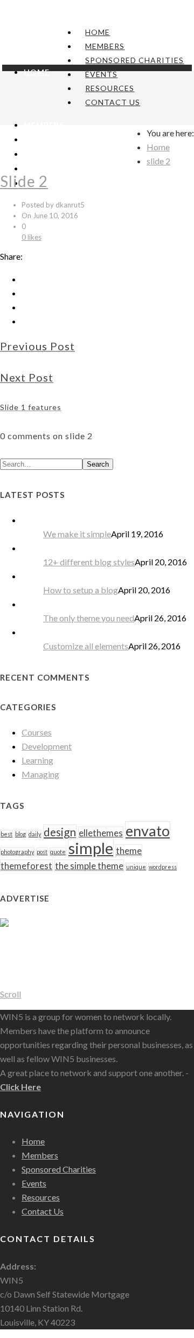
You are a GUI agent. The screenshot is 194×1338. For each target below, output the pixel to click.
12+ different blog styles (89, 562)
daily (35, 833)
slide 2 (158, 161)
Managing (40, 774)
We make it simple (77, 534)
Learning (37, 760)
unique (136, 866)
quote (58, 851)
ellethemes (101, 832)
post (42, 851)
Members (104, 46)
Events (101, 74)
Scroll (10, 994)
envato (148, 831)
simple (90, 847)
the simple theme (89, 865)
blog (20, 833)
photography (17, 851)
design (60, 831)
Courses (37, 732)
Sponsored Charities (134, 60)
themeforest (26, 865)
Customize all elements (85, 646)
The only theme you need (88, 618)
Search (98, 464)
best (6, 833)
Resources (109, 88)
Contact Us (112, 102)
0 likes (31, 237)
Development (47, 746)
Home (97, 32)
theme (129, 850)
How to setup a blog (80, 590)
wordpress (163, 866)
